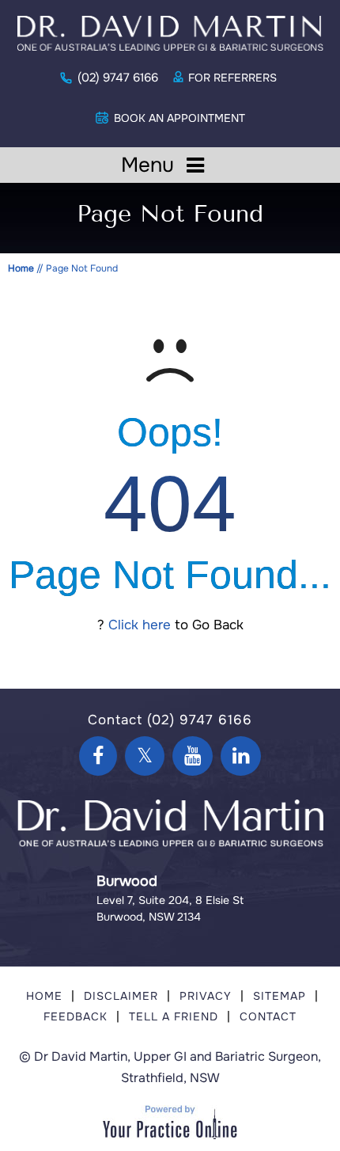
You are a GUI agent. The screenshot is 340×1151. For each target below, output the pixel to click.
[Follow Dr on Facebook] (98, 756)
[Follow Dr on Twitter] (144, 756)
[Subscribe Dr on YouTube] (192, 756)
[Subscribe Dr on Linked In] (241, 756)
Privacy (205, 996)
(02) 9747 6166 (117, 77)
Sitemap (279, 996)
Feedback (75, 1016)
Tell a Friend (173, 1016)
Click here (139, 625)
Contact (268, 1016)
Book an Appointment (179, 118)
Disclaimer (121, 996)
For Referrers (232, 77)
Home (21, 268)
